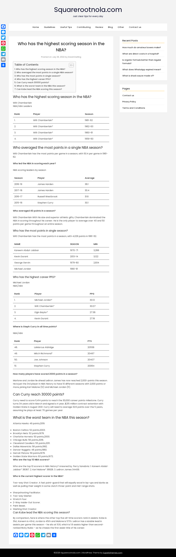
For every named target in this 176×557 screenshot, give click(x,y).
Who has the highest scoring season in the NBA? (40, 69)
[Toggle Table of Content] (70, 65)
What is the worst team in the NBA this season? (41, 86)
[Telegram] (3, 54)
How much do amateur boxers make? (141, 47)
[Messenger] (3, 32)
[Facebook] (3, 26)
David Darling (74, 56)
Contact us (135, 27)
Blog (110, 27)
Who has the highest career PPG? (34, 79)
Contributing (84, 27)
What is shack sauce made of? (138, 75)
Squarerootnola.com (88, 9)
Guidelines (49, 27)
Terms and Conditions (133, 107)
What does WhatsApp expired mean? (141, 69)
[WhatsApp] (3, 48)
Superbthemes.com (112, 552)
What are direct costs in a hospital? (140, 53)
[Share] (3, 65)
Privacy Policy (129, 101)
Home (36, 27)
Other (121, 27)
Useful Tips (66, 27)
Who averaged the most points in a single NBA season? (44, 72)
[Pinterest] (3, 43)
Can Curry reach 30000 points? (32, 82)
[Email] (3, 59)
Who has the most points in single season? (38, 75)
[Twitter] (3, 37)
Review (99, 27)
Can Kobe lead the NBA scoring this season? (39, 89)
